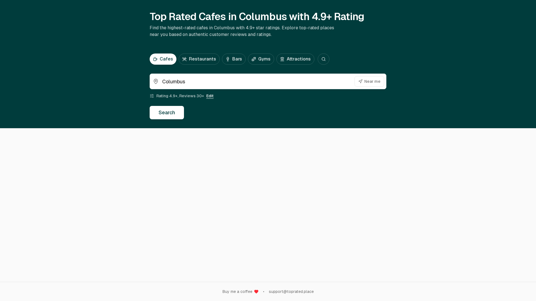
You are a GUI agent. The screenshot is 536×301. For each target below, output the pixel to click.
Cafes (166, 59)
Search (167, 112)
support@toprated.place (291, 291)
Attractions (299, 59)
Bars (237, 59)
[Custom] (323, 59)
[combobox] (268, 81)
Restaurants (202, 59)
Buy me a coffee (237, 291)
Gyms (264, 59)
